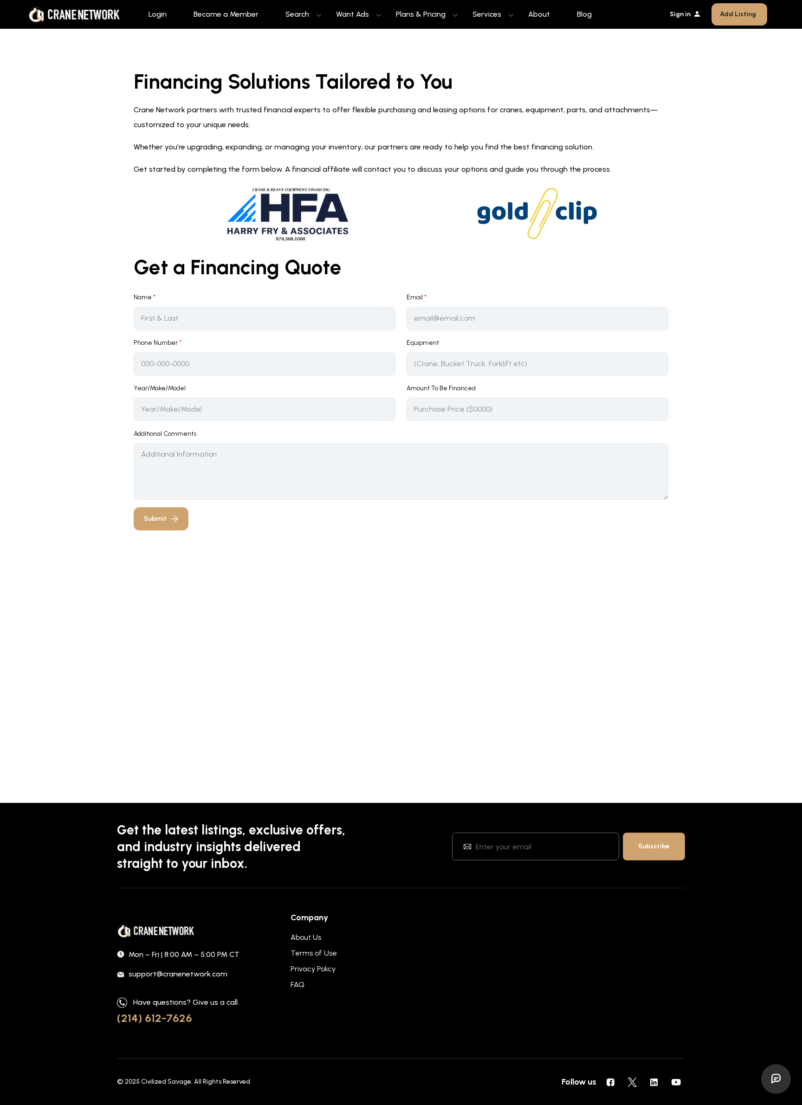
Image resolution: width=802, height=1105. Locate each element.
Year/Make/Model (160, 388)
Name (144, 297)
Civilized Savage (166, 1082)
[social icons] (610, 1082)
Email (417, 297)
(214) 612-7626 (154, 1018)
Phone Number (157, 343)
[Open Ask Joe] (776, 1079)
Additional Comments (165, 434)
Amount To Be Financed (441, 388)
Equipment (423, 343)
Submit (155, 519)
